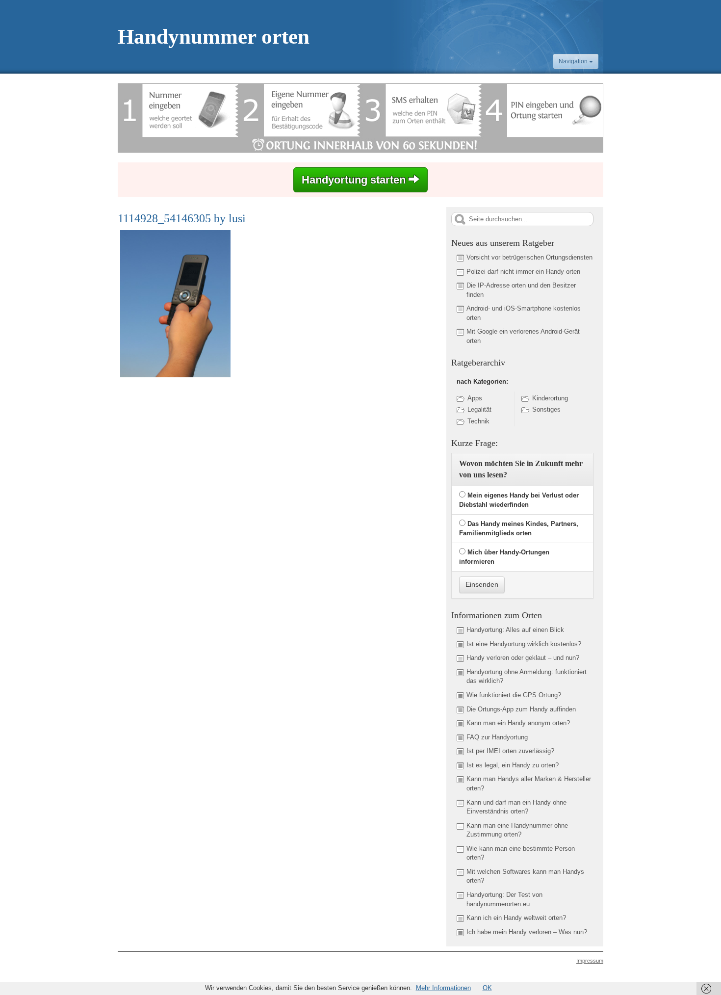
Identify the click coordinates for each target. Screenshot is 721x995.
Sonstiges (546, 409)
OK (487, 988)
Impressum (589, 961)
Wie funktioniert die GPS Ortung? (513, 695)
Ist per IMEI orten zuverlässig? (510, 751)
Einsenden (481, 584)
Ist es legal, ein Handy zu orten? (512, 765)
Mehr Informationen (443, 988)
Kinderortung (550, 398)
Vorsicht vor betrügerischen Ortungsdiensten (529, 257)
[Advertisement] (200, 455)
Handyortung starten (355, 180)
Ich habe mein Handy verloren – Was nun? (526, 932)
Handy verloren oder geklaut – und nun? (522, 657)
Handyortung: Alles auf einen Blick (515, 629)
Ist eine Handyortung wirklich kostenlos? (523, 644)
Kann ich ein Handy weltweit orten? (516, 917)
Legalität (479, 409)
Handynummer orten (213, 36)
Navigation (574, 61)
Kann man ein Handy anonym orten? (518, 723)
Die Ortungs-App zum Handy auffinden (521, 709)
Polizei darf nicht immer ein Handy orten (523, 271)
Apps (474, 398)
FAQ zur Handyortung (497, 737)
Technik (478, 421)
